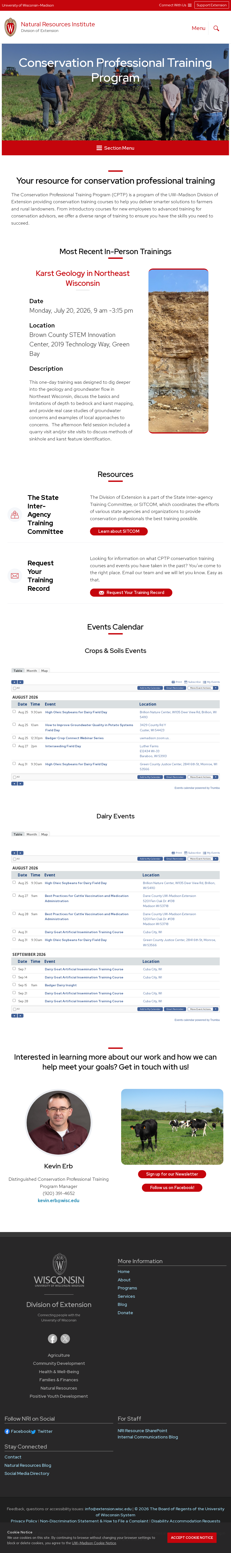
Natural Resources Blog (28, 1465)
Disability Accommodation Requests (185, 1521)
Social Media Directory (27, 1473)
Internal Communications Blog (148, 1437)
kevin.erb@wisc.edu (58, 1200)
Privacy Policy (24, 1521)
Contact (13, 1457)
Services (126, 1296)
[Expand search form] (216, 28)
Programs (127, 1288)
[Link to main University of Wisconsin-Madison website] (59, 1285)
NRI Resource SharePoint (142, 1430)
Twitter (45, 1431)
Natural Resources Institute (58, 24)
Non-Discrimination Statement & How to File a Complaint (94, 1521)
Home (124, 1271)
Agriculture (59, 1355)
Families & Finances (58, 1380)
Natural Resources (59, 1388)
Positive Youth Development (59, 1396)
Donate (125, 1313)
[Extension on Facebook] (53, 1342)
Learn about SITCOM (119, 531)
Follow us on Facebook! (172, 1187)
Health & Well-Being (59, 1372)
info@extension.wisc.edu (108, 1508)
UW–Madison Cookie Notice (94, 1543)
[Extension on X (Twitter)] (65, 1342)
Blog (122, 1304)
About (124, 1280)
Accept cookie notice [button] (192, 1537)
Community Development (59, 1363)
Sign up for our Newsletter (172, 1174)
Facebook (21, 1431)
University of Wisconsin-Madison (28, 5)
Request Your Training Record (135, 592)
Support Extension (212, 5)
